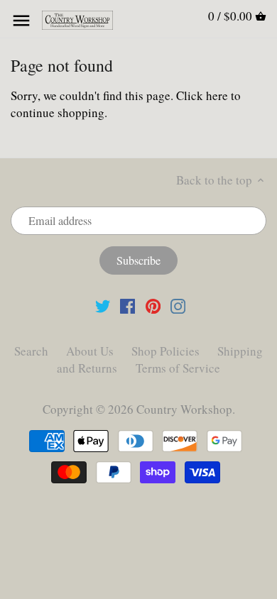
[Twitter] (102, 305)
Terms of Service (178, 368)
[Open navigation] (21, 20)
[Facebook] (127, 305)
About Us (90, 351)
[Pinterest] (153, 305)
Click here (202, 95)
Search (31, 351)
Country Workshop (184, 409)
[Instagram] (177, 305)
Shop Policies (165, 351)
